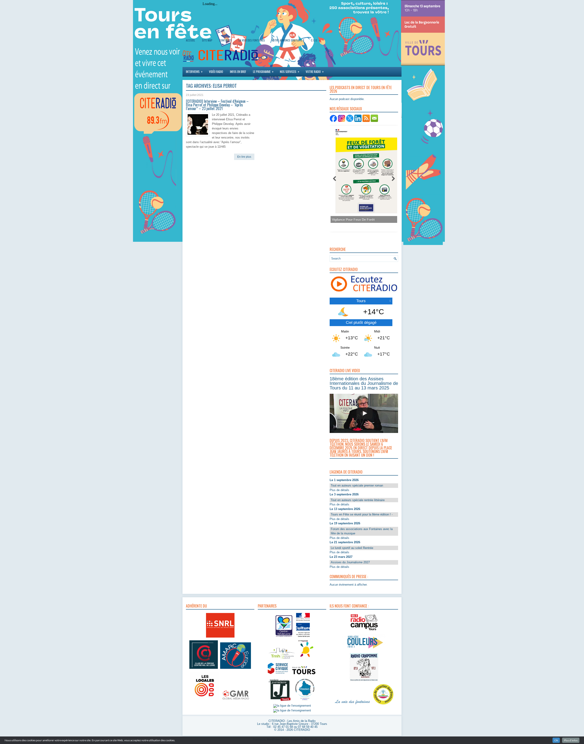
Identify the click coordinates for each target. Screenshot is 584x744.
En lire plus (244, 156)
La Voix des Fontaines (252, 40)
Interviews (194, 71)
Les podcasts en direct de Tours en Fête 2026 (361, 89)
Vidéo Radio (216, 71)
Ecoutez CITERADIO (344, 269)
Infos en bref (238, 71)
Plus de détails (339, 490)
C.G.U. (315, 40)
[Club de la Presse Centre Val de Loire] (203, 669)
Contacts (225, 40)
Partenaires (267, 606)
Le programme (263, 71)
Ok (556, 740)
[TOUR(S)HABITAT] (282, 659)
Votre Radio (315, 71)
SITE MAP (207, 40)
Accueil (190, 40)
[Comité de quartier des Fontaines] (383, 704)
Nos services (289, 71)
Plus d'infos (571, 740)
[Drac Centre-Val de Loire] (284, 637)
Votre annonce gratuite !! (288, 40)
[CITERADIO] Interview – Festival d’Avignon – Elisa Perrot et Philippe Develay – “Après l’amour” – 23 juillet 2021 (217, 104)
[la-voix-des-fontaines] (352, 704)
